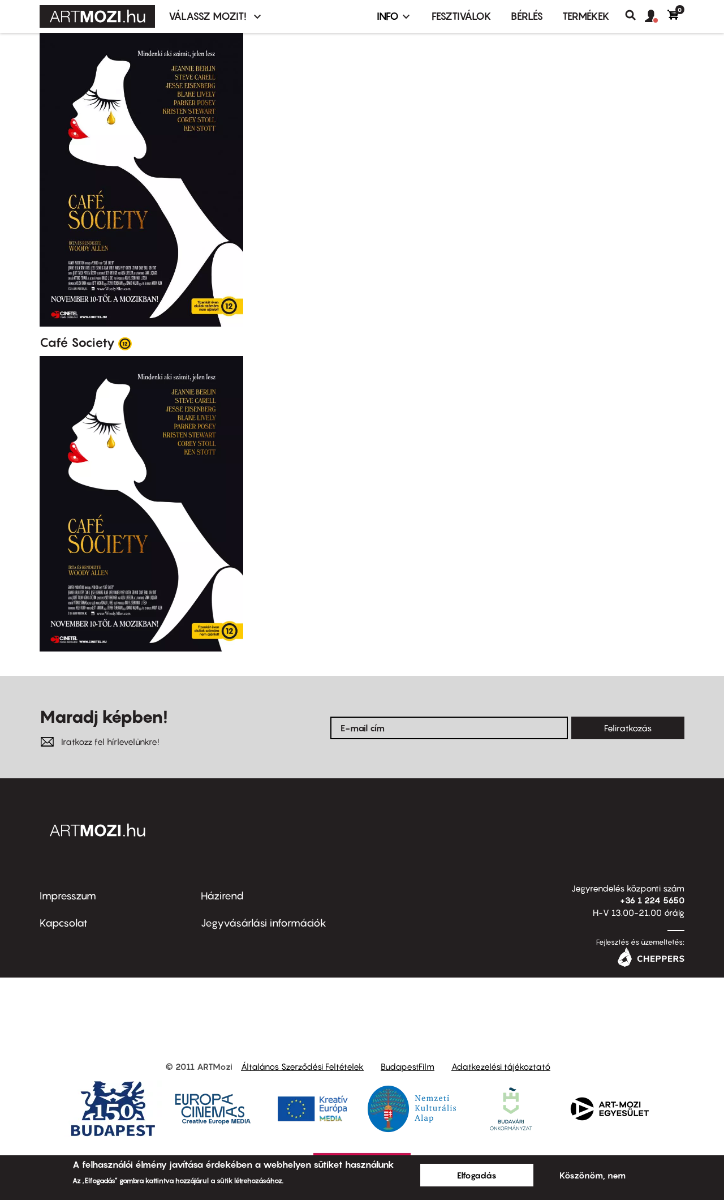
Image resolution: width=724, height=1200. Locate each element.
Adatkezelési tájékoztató (500, 1066)
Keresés (635, 15)
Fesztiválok (462, 16)
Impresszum (68, 896)
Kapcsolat (64, 923)
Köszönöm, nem (592, 1175)
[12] (125, 343)
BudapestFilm (407, 1066)
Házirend (222, 896)
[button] (656, 16)
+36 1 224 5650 (652, 900)
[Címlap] (97, 16)
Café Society (77, 342)
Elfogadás (477, 1175)
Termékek (586, 16)
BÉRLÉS (527, 16)
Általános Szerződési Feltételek (302, 1066)
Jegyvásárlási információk (263, 923)
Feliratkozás (628, 728)
